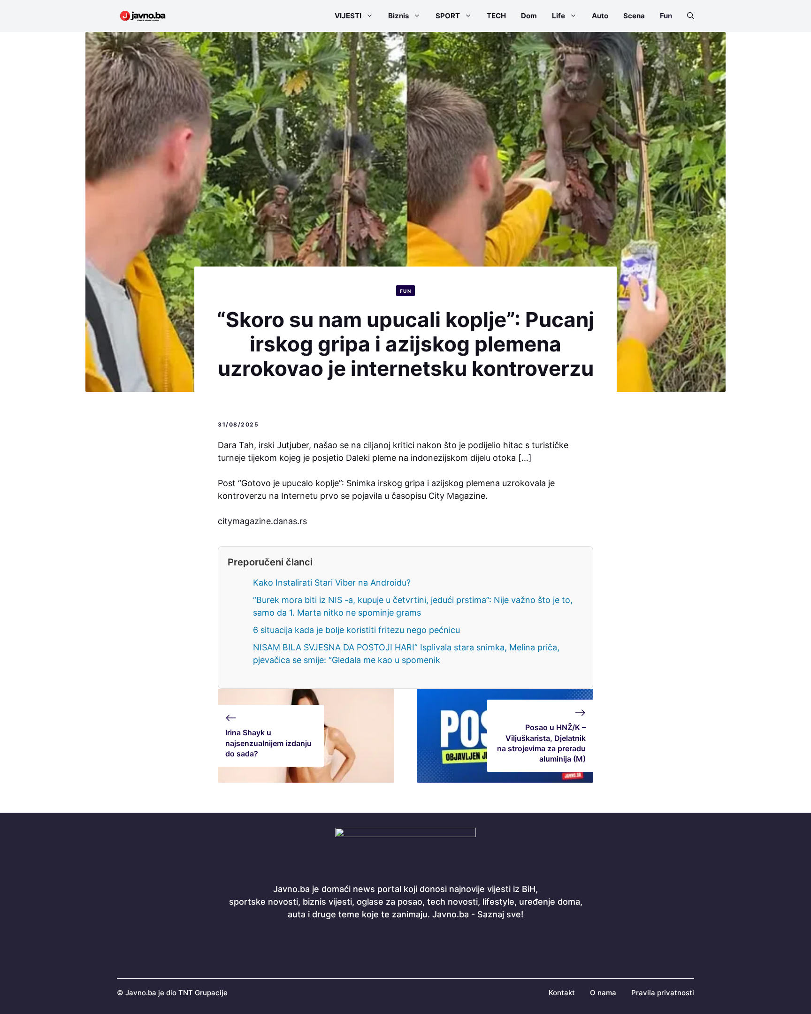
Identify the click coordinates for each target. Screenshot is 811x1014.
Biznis (398, 15)
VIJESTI (348, 15)
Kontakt (562, 992)
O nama (603, 992)
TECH (496, 15)
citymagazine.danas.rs (262, 521)
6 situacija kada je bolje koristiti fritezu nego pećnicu (356, 630)
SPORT (448, 15)
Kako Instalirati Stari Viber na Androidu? (332, 582)
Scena (634, 15)
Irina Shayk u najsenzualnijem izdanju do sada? (268, 743)
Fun (666, 15)
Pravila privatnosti (662, 992)
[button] (687, 16)
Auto (600, 15)
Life (558, 15)
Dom (529, 15)
